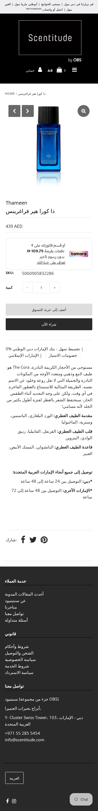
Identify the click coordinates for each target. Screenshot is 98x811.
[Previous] (14, 111)
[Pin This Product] (44, 540)
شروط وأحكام (17, 646)
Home (10, 93)
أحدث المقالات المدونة (24, 594)
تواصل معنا (14, 613)
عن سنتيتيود (15, 600)
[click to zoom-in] (84, 111)
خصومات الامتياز (63, 355)
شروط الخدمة (17, 666)
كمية (9, 287)
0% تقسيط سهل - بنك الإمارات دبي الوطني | (44, 348)
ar (50, 70)
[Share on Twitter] (33, 540)
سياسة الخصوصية (20, 659)
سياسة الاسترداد (19, 672)
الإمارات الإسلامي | (25, 355)
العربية (14, 778)
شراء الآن (49, 324)
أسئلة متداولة (16, 620)
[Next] (28, 111)
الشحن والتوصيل (19, 653)
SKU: (10, 272)
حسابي (31, 70)
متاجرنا (11, 607)
